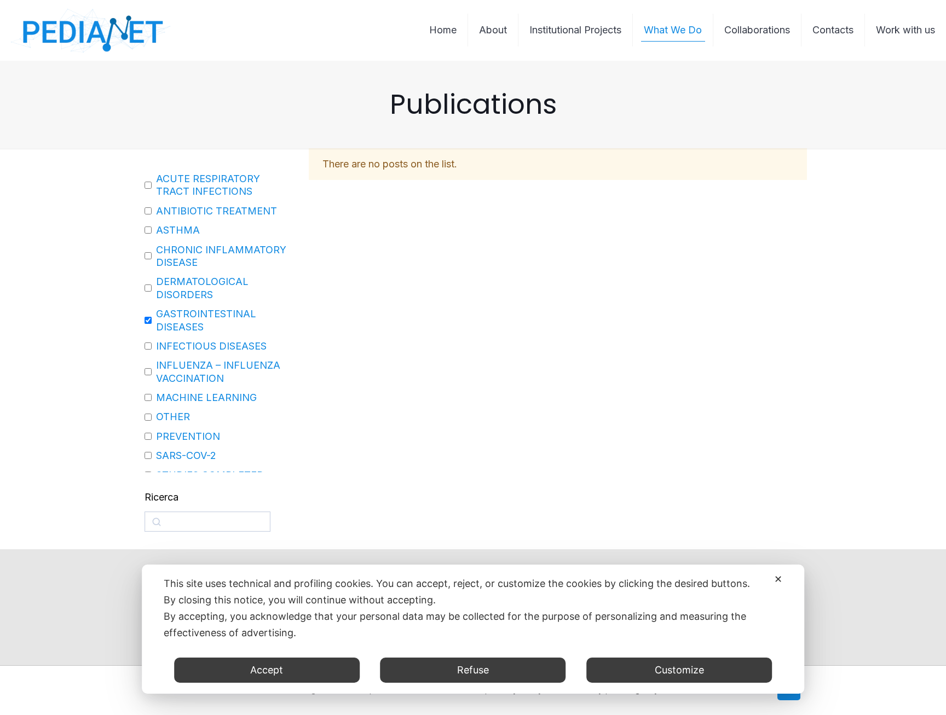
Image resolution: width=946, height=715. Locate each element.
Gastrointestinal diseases (206, 320)
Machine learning (206, 397)
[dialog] (473, 629)
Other (173, 416)
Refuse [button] (473, 670)
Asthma (178, 230)
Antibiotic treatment (216, 211)
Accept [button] (266, 670)
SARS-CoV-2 (186, 455)
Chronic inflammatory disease (221, 256)
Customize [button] (679, 670)
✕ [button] (778, 579)
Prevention (188, 436)
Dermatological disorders (202, 288)
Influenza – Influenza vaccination (218, 371)
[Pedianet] (90, 30)
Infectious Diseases (211, 346)
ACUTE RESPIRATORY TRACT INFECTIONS (208, 185)
